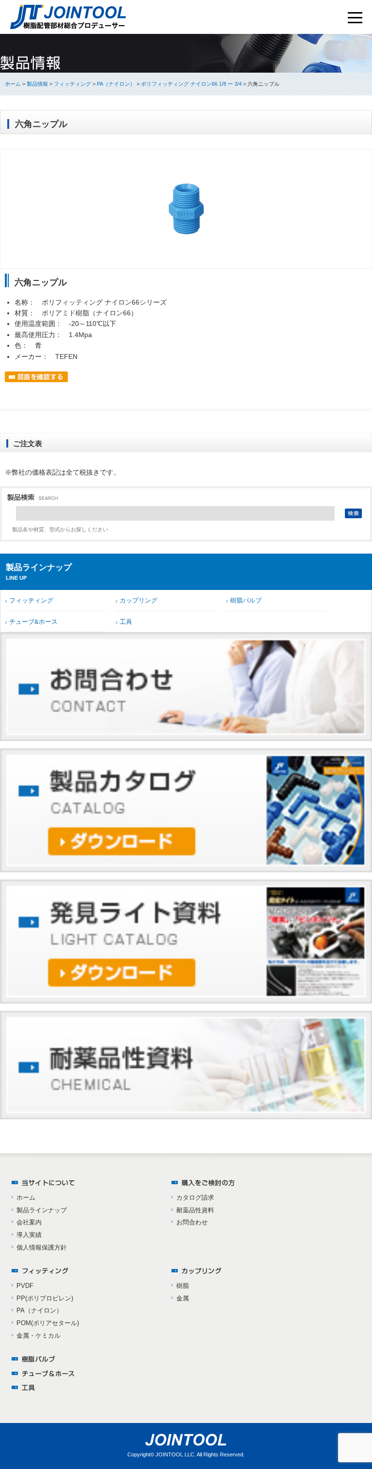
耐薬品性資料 (195, 1210)
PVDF (24, 1285)
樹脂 (182, 1285)
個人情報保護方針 (41, 1247)
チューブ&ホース (33, 621)
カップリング (138, 600)
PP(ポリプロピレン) (44, 1298)
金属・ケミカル (38, 1335)
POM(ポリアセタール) (47, 1323)
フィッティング (31, 600)
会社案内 (29, 1222)
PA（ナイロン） (39, 1310)
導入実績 (29, 1234)
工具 (126, 621)
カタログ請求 (195, 1197)
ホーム (13, 84)
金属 (182, 1298)
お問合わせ (192, 1222)
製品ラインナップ (41, 1210)
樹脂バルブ (246, 600)
